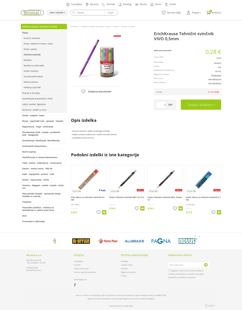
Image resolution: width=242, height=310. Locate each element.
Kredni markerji (31, 71)
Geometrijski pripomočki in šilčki (37, 98)
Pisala (25, 32)
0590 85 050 (33, 267)
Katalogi (127, 4)
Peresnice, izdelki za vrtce (34, 109)
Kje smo (94, 4)
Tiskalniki (26, 202)
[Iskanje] (111, 13)
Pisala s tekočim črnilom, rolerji (38, 43)
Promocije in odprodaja (33, 221)
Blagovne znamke (128, 272)
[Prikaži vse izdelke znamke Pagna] (161, 241)
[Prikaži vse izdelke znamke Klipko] (54, 241)
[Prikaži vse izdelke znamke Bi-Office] (81, 241)
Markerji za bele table (34, 65)
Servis (158, 4)
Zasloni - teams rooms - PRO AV (37, 168)
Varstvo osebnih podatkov (85, 272)
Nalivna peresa (31, 82)
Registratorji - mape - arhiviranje (37, 126)
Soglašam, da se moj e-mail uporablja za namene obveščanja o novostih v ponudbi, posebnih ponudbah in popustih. (186, 274)
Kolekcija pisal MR (32, 87)
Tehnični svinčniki (32, 54)
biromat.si (75, 26)
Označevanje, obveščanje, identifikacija (41, 140)
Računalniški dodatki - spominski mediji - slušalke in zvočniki (42, 195)
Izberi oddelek (57, 12)
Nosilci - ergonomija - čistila (35, 179)
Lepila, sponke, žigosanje (34, 104)
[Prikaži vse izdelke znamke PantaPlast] (108, 241)
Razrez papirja (29, 151)
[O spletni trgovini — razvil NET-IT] (210, 305)
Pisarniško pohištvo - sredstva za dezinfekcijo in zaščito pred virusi (38, 208)
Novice (143, 4)
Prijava (196, 12)
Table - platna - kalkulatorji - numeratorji (41, 163)
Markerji (28, 60)
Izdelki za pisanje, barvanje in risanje (39, 26)
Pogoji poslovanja (81, 268)
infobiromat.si (34, 270)
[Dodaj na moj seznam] (98, 212)
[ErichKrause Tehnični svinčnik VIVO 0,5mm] (96, 58)
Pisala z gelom (30, 49)
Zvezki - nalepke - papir (33, 115)
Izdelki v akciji (126, 265)
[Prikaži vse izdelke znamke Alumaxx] (134, 241)
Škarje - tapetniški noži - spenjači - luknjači (42, 121)
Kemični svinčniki (32, 38)
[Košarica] (213, 12)
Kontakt (111, 4)
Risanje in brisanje (31, 93)
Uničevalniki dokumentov (34, 146)
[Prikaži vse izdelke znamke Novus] (188, 241)
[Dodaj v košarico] (104, 212)
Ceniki (172, 4)
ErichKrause (216, 75)
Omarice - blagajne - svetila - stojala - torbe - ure (43, 186)
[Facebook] (75, 285)
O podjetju (76, 4)
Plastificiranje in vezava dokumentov (39, 157)
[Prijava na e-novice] (206, 265)
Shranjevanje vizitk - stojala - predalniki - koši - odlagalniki (41, 133)
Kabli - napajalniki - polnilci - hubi (38, 174)
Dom (24, 215)
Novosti (124, 268)
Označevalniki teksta (33, 76)
